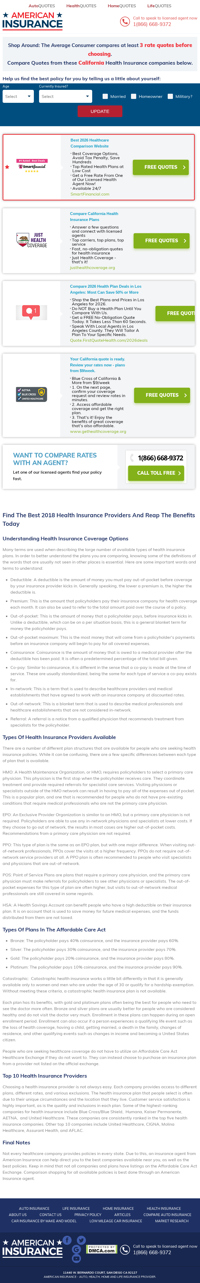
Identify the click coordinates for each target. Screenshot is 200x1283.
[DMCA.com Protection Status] (103, 1249)
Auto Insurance (34, 1208)
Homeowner (150, 96)
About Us (18, 1215)
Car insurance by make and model (44, 1221)
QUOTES (42, 5)
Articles (122, 1215)
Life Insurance (76, 1208)
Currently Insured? (53, 86)
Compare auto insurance (167, 1215)
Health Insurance (164, 1208)
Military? (184, 96)
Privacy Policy (87, 1215)
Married (118, 96)
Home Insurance (118, 1208)
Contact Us (50, 1215)
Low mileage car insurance (116, 1221)
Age (6, 86)
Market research (172, 1221)
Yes (105, 96)
